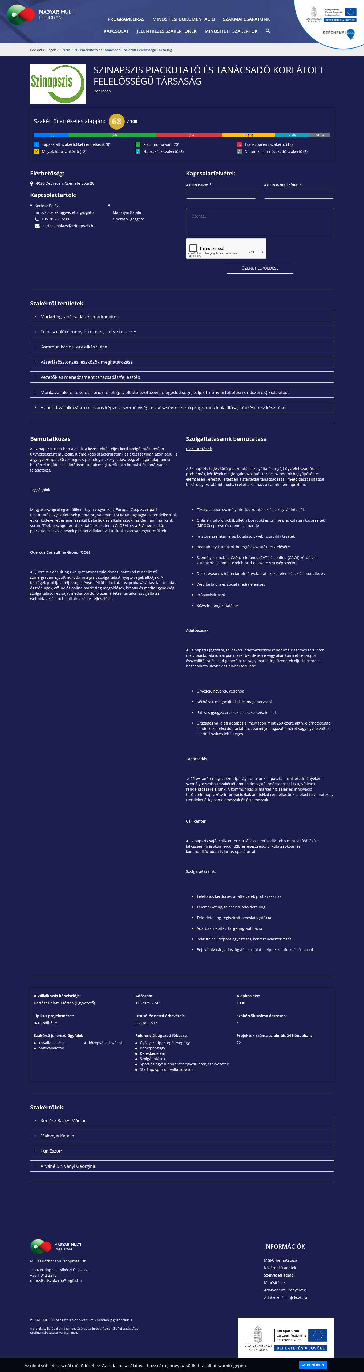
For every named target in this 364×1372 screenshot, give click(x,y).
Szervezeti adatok (279, 1275)
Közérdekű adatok (280, 1267)
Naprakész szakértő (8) (163, 151)
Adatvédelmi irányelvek (285, 1290)
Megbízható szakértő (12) (64, 151)
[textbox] (221, 194)
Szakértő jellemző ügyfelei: (58, 1035)
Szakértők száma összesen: (262, 1015)
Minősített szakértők (231, 31)
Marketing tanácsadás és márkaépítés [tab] (80, 316)
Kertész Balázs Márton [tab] (64, 1120)
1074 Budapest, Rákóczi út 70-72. (59, 1269)
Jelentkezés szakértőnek (167, 31)
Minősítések (274, 1282)
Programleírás (126, 19)
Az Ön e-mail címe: (283, 184)
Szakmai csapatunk (246, 19)
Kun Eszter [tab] (51, 1151)
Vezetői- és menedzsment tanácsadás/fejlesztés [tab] (90, 377)
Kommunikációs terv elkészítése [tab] (74, 346)
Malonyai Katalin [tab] (57, 1135)
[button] (268, 31)
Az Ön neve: (199, 184)
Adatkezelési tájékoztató (285, 1297)
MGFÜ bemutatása (280, 1260)
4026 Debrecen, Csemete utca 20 (64, 183)
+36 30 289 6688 (55, 219)
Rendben (315, 1364)
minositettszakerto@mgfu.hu (56, 1280)
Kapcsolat (116, 31)
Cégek (51, 49)
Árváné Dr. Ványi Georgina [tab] (68, 1166)
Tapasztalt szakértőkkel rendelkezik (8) (76, 144)
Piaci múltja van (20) (161, 144)
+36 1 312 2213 (43, 1275)
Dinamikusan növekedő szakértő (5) (276, 151)
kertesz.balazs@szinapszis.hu (69, 225)
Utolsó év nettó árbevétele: (160, 1015)
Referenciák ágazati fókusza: (161, 1035)
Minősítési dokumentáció (183, 19)
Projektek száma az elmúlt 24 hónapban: (274, 1035)
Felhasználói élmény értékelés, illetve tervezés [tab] (89, 331)
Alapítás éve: (248, 995)
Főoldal (36, 49)
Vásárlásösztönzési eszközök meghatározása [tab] (87, 362)
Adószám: (144, 995)
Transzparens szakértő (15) (269, 144)
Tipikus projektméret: (54, 1015)
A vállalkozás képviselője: (57, 995)
